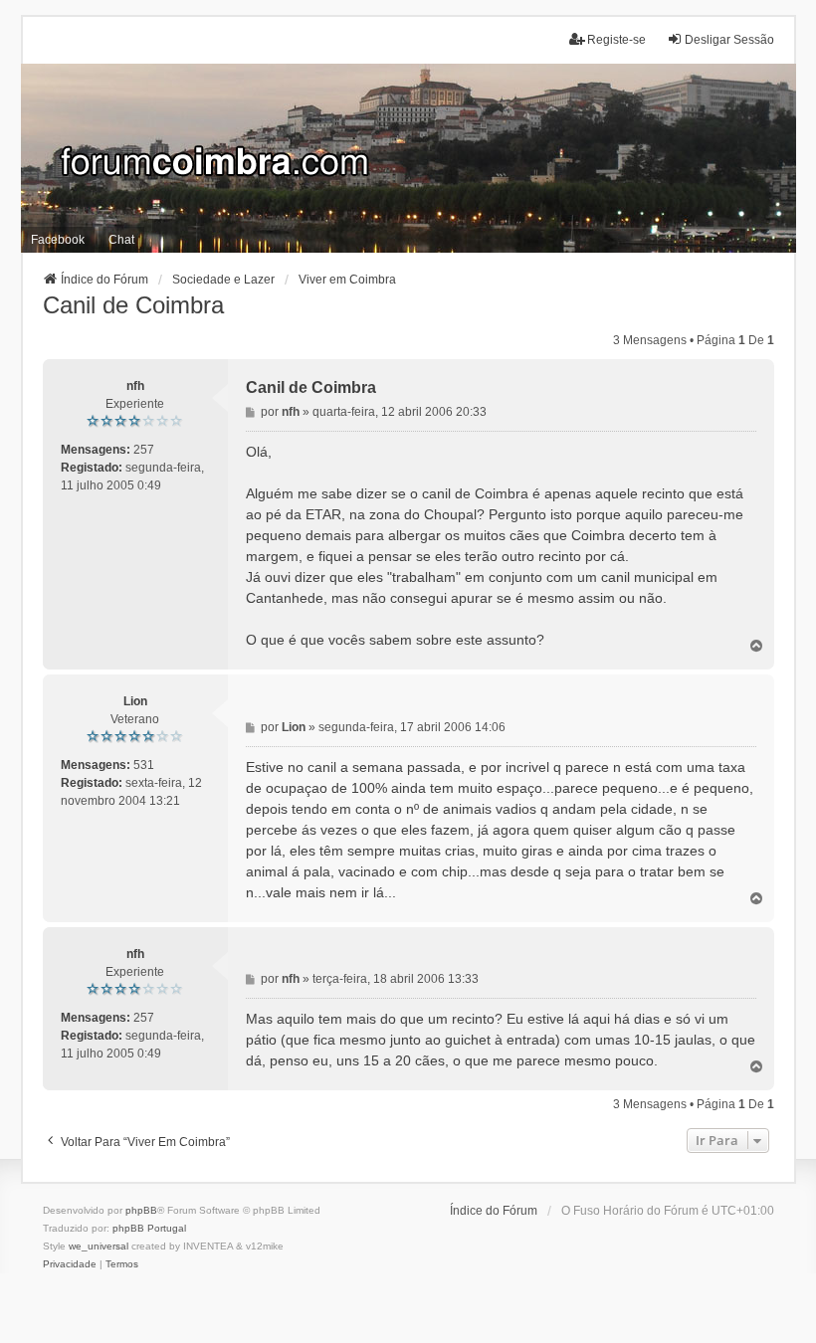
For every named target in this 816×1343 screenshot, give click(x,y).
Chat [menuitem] (121, 240)
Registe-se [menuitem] (616, 40)
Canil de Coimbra (133, 304)
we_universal (98, 1246)
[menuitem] (70, 1264)
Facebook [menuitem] (58, 240)
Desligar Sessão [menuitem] (729, 40)
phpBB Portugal (149, 1228)
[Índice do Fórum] (408, 158)
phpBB (141, 1210)
